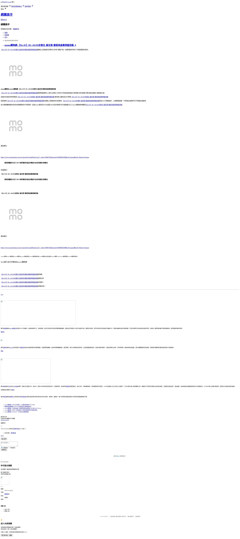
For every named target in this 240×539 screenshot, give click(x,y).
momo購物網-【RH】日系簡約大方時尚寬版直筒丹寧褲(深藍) (20, 410)
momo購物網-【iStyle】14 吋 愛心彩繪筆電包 (16, 412)
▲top (2, 435)
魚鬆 (2, 351)
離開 (10, 535)
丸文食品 (15, 386)
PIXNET (106, 516)
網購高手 (7, 14)
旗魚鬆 (68, 386)
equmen (11, 347)
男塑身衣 (22, 347)
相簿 (6, 33)
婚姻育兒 (16, 29)
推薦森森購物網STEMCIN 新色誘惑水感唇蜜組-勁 (17, 406)
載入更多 (4, 439)
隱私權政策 (131, 516)
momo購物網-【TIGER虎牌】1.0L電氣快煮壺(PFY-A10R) (19, 404)
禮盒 (13, 390)
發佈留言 (4, 449)
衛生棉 (5, 396)
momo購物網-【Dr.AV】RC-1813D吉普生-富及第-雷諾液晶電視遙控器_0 (40, 45)
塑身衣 (2, 332)
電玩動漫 (13, 433)
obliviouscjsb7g (5, 420)
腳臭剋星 (14, 328)
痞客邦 (15, 428)
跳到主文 (4, 20)
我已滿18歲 (5, 535)
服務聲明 (137, 516)
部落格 (6, 35)
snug (2, 294)
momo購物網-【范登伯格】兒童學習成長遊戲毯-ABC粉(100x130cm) (22, 408)
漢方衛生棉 (23, 396)
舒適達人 (11, 396)
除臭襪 (5, 328)
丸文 (9, 386)
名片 (6, 37)
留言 (18, 428)
